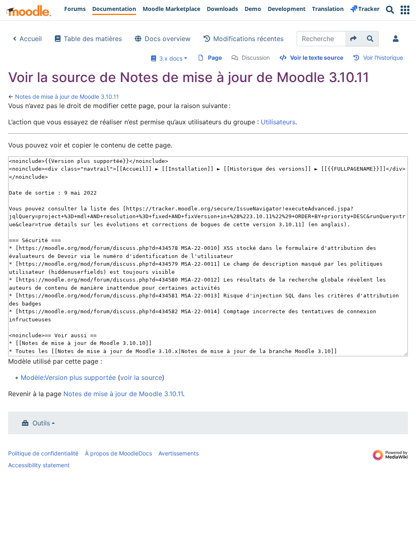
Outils (41, 423)
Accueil (31, 39)
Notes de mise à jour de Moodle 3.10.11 (67, 96)
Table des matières (93, 39)
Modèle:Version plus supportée (68, 377)
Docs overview (168, 39)
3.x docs (169, 58)
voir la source (141, 377)
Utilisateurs (278, 122)
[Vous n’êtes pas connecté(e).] (397, 38)
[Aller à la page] (353, 38)
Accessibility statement (38, 465)
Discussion (256, 57)
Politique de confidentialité (43, 453)
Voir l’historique (383, 57)
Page (215, 57)
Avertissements (178, 453)
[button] (405, 10)
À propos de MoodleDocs (118, 453)
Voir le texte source (316, 57)
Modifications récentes (248, 39)
